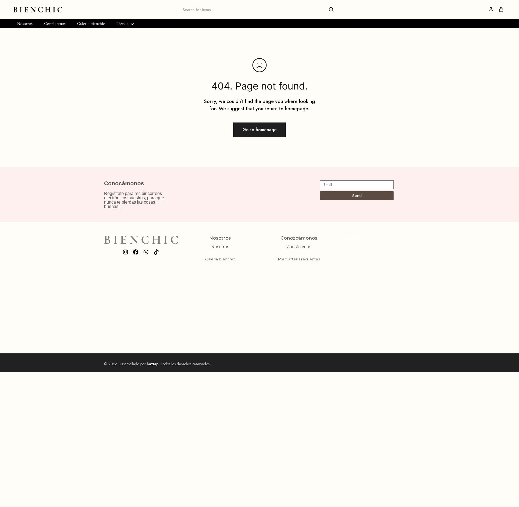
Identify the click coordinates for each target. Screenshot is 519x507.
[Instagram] (125, 252)
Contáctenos (54, 23)
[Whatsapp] (146, 252)
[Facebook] (135, 252)
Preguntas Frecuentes (299, 259)
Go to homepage (259, 130)
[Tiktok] (156, 252)
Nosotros (24, 23)
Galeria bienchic (91, 23)
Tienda (122, 23)
